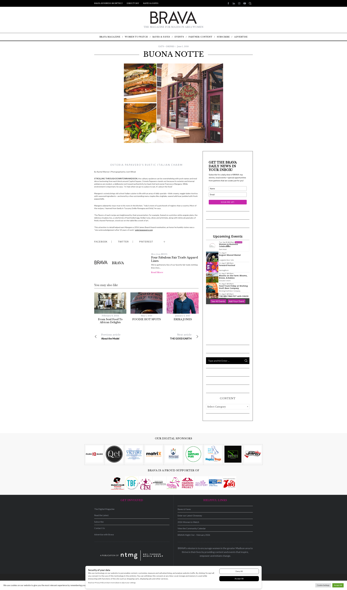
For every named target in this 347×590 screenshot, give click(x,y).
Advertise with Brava (104, 534)
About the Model (111, 336)
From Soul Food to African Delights (110, 321)
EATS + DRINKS (166, 46)
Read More (157, 272)
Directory (133, 3)
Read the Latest (101, 515)
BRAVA (118, 263)
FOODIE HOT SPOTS (146, 319)
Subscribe (99, 521)
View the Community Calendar (192, 528)
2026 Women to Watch (188, 522)
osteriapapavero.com (143, 230)
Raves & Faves (150, 3)
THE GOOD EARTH (181, 336)
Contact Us (99, 528)
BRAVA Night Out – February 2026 (194, 535)
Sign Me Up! (227, 202)
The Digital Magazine (104, 509)
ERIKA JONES (183, 319)
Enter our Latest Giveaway (190, 515)
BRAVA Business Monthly (108, 3)
